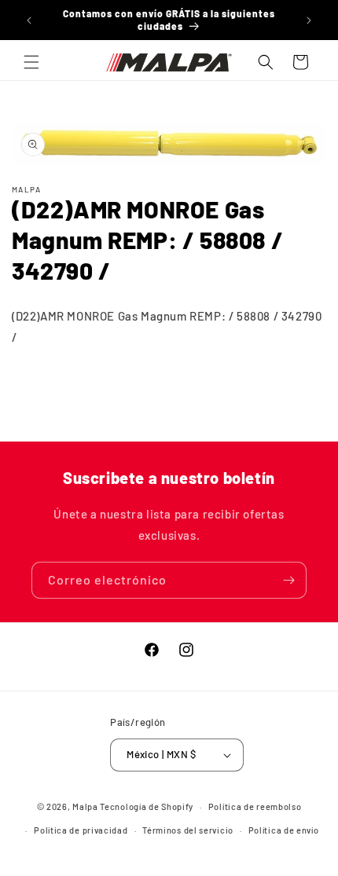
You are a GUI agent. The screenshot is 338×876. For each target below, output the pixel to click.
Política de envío (283, 830)
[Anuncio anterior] (29, 20)
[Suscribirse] (288, 580)
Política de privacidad (80, 830)
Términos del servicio (187, 830)
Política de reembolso (255, 806)
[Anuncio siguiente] (309, 20)
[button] (31, 62)
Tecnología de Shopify (146, 806)
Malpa (85, 806)
